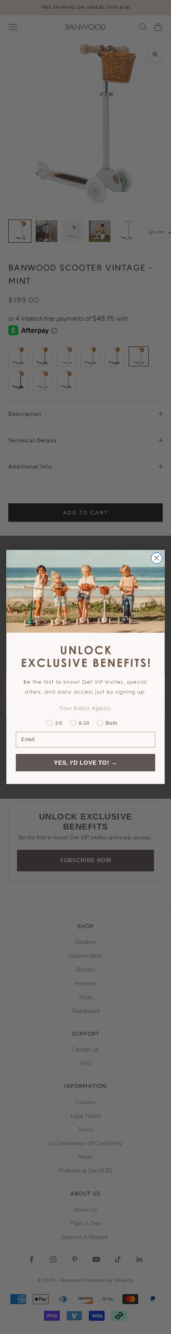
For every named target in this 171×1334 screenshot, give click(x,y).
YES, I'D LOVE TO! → (85, 762)
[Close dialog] (156, 558)
